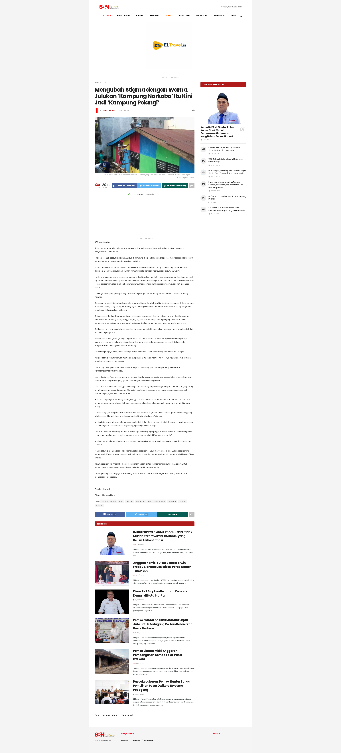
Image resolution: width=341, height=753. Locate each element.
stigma (99, 505)
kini (149, 501)
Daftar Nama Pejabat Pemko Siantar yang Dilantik (227, 197)
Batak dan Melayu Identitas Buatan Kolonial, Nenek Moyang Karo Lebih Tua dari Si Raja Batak (225, 185)
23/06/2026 (139, 694)
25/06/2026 (139, 633)
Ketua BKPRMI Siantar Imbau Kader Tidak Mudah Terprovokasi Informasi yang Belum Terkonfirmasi (162, 536)
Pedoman (148, 740)
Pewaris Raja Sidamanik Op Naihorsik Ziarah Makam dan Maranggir (224, 149)
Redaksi (124, 740)
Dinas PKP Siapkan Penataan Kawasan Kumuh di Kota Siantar (160, 593)
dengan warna (109, 501)
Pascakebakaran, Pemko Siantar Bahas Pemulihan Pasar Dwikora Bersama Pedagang (161, 685)
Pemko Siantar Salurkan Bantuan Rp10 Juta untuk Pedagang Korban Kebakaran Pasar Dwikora (162, 624)
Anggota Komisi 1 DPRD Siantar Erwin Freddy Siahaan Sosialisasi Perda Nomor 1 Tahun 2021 (162, 567)
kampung (140, 501)
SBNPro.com (109, 110)
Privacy (136, 740)
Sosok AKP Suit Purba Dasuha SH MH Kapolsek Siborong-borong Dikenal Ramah (227, 209)
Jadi (121, 501)
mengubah (160, 501)
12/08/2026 (139, 575)
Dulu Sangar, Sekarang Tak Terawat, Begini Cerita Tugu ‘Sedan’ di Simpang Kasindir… (227, 172)
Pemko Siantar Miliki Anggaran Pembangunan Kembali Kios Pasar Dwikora (157, 655)
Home (97, 82)
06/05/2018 (124, 110)
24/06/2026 (139, 663)
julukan (129, 501)
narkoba (172, 501)
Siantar (104, 82)
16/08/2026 (139, 545)
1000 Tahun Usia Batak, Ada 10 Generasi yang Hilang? (225, 160)
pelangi (182, 501)
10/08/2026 (139, 600)
